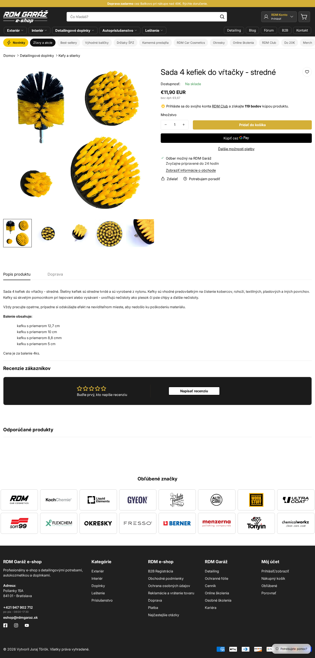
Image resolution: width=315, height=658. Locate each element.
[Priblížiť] (145, 73)
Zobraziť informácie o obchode (191, 170)
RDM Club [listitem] (269, 42)
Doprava (155, 600)
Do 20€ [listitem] (289, 42)
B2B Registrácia (160, 571)
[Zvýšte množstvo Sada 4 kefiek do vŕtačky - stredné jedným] (183, 124)
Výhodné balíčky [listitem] (97, 42)
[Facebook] (5, 625)
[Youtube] (27, 625)
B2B (285, 30)
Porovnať (268, 593)
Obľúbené (269, 586)
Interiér (37, 30)
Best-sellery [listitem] (68, 42)
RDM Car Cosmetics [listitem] (191, 42)
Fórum (269, 30)
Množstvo (169, 114)
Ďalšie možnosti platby (236, 148)
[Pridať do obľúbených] (307, 72)
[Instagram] (16, 625)
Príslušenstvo (102, 600)
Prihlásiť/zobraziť (275, 571)
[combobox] (147, 16)
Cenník (210, 586)
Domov (9, 55)
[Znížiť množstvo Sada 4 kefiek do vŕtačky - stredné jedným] (165, 124)
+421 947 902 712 (18, 607)
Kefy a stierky (69, 55)
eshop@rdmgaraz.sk (20, 617)
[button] (304, 16)
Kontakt (302, 30)
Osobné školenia (218, 600)
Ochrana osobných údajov (169, 586)
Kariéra (210, 607)
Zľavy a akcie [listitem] (42, 42)
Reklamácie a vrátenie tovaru (171, 593)
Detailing (234, 30)
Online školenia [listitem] (243, 42)
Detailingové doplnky (72, 30)
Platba (153, 607)
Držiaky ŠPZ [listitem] (125, 42)
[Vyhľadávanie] (222, 16)
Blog (252, 30)
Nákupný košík (273, 578)
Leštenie (152, 30)
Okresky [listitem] (219, 42)
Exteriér (13, 30)
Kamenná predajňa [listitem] (155, 42)
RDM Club (220, 106)
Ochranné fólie (216, 578)
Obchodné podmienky (166, 578)
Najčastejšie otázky (163, 615)
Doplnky (98, 586)
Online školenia (217, 593)
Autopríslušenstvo (117, 30)
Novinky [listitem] (19, 42)
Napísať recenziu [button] (194, 391)
